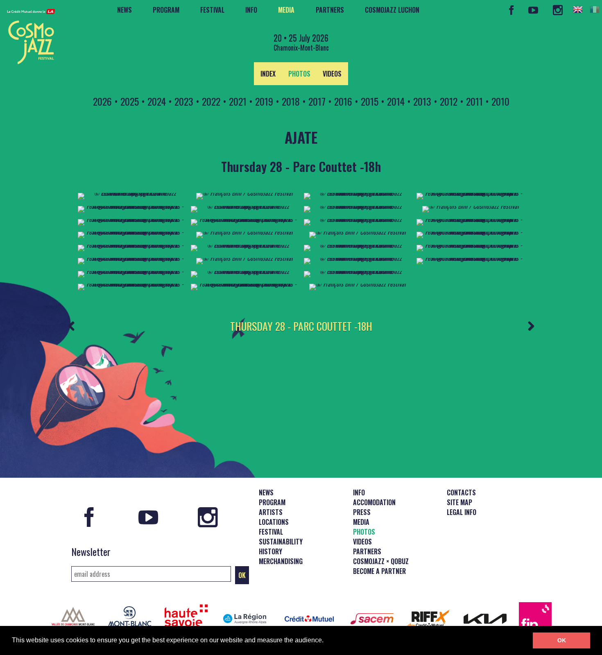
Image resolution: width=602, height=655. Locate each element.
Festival (212, 10)
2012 (448, 101)
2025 (129, 101)
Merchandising (281, 561)
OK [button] (561, 640)
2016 (343, 101)
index (268, 74)
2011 (474, 101)
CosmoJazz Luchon (392, 10)
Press (362, 512)
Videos (332, 74)
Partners (330, 10)
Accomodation (374, 502)
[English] (578, 9)
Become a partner (379, 571)
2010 (500, 101)
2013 (422, 101)
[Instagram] (557, 10)
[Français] (595, 9)
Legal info (461, 512)
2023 (183, 101)
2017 (317, 101)
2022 (211, 101)
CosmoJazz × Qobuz (381, 561)
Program (166, 10)
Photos (299, 74)
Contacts (461, 492)
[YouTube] (533, 10)
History (270, 551)
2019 (264, 101)
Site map (459, 502)
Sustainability (281, 542)
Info (251, 10)
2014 (396, 101)
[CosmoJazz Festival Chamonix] (28, 34)
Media (286, 10)
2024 (156, 101)
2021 (238, 101)
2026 (102, 101)
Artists (271, 512)
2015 (369, 101)
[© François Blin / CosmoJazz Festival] (244, 193)
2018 (291, 101)
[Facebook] (511, 10)
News (124, 10)
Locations (274, 522)
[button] (326, 641)
